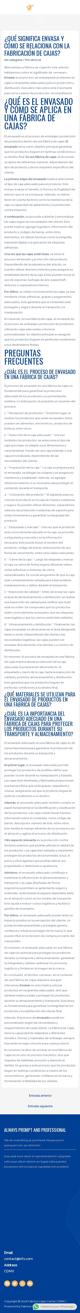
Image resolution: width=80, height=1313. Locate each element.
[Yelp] (22, 1283)
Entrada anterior (40, 1095)
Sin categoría (13, 59)
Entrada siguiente (40, 1106)
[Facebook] (7, 1283)
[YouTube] (30, 1283)
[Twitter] (15, 1283)
